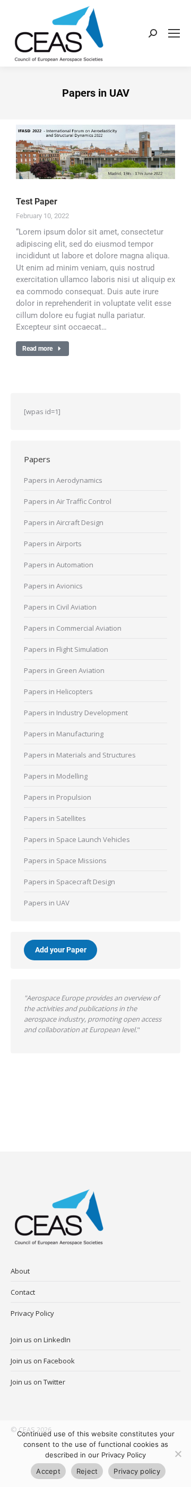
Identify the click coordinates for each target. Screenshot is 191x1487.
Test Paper (36, 202)
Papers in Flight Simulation (66, 649)
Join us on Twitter (38, 1382)
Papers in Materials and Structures (80, 755)
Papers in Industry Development (76, 712)
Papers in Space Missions (65, 860)
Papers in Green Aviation (64, 670)
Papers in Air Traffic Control (67, 501)
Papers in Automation (58, 564)
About (20, 1271)
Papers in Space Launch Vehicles (77, 839)
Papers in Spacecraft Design (69, 881)
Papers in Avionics (53, 586)
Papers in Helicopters (58, 691)
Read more (37, 348)
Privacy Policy (32, 1313)
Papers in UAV (47, 903)
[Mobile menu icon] (174, 33)
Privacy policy (137, 1471)
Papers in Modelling (56, 776)
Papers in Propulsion (57, 797)
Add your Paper (60, 950)
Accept (48, 1471)
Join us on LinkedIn (41, 1339)
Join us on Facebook (43, 1361)
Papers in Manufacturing (63, 733)
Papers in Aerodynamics (63, 480)
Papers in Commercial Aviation (72, 628)
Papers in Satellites (55, 818)
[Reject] (177, 1453)
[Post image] (95, 152)
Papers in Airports (53, 543)
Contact (23, 1292)
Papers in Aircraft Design (63, 522)
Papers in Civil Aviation (60, 607)
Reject (87, 1471)
